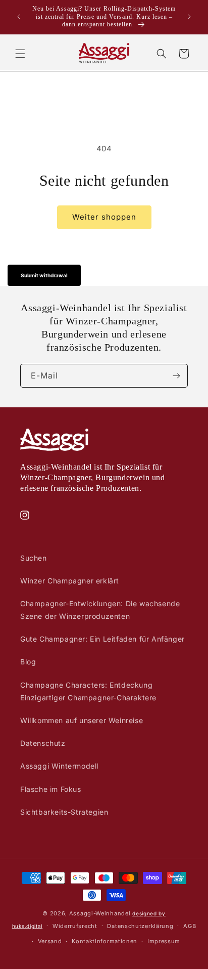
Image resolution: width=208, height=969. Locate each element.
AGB (189, 926)
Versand (50, 941)
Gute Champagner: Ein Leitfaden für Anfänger (102, 639)
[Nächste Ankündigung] (189, 17)
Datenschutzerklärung (140, 926)
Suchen (33, 558)
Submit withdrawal (44, 275)
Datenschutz (43, 743)
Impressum (163, 941)
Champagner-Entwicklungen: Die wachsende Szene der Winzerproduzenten (100, 609)
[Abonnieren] (176, 376)
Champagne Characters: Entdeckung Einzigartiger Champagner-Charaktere (88, 691)
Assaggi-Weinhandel (100, 913)
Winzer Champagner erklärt (69, 580)
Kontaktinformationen (104, 941)
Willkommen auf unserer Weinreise (81, 720)
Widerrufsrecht (75, 926)
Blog (28, 661)
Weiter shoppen (104, 217)
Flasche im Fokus (50, 789)
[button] (20, 54)
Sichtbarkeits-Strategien (64, 812)
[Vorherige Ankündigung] (19, 17)
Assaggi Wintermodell (59, 766)
